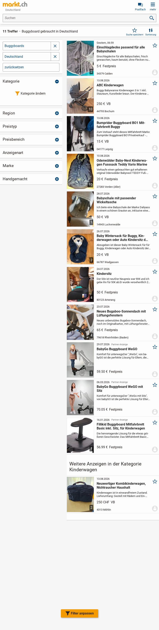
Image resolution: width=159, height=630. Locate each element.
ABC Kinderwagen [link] (110, 85)
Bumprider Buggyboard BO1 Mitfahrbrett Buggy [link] (121, 125)
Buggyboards (14, 46)
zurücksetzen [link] (14, 67)
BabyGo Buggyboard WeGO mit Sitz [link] (120, 389)
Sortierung (150, 34)
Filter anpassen (82, 613)
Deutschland (14, 57)
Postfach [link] (140, 9)
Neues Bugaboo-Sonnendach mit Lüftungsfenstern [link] (121, 313)
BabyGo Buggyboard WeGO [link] (117, 349)
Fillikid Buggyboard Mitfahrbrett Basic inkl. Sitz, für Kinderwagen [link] (121, 426)
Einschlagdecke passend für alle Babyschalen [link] (121, 49)
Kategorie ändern (33, 93)
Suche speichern (134, 34)
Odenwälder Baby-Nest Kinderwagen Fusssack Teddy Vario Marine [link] (122, 162)
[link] (15, 4)
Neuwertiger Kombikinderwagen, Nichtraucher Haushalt (121, 485)
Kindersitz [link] (104, 274)
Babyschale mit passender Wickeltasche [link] (116, 200)
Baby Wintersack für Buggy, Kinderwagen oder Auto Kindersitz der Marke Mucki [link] (123, 238)
